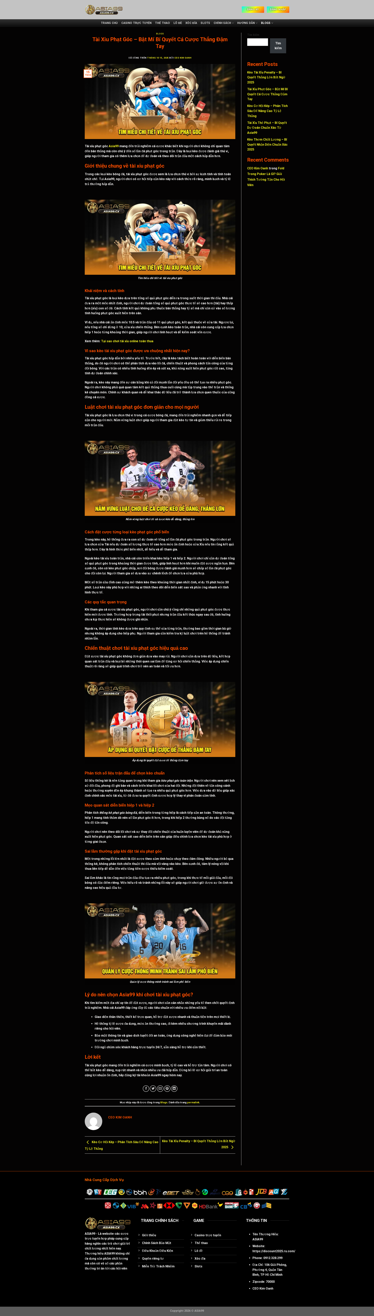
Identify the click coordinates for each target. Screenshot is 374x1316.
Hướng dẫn (246, 23)
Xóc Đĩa (191, 23)
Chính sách (222, 23)
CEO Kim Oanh (182, 58)
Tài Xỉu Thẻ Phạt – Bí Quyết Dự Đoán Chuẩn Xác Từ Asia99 (267, 128)
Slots (205, 23)
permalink (193, 1102)
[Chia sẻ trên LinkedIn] (174, 1088)
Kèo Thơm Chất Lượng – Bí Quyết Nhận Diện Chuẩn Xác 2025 (267, 144)
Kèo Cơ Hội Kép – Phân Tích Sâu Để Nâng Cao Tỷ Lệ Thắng (267, 111)
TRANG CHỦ (109, 23)
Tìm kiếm (253, 35)
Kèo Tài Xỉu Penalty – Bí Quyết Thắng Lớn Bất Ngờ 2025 (266, 77)
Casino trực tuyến (136, 23)
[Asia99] (121, 9)
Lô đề (178, 23)
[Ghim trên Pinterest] (167, 1088)
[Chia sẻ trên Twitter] (153, 1088)
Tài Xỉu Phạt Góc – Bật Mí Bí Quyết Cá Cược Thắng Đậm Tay (267, 94)
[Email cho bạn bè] (160, 1088)
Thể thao (162, 23)
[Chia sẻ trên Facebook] (146, 1088)
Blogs (265, 23)
